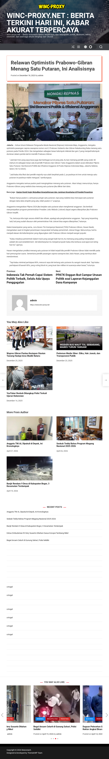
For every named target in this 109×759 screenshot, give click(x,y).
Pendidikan (74, 719)
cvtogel (10, 587)
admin (40, 75)
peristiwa (38, 719)
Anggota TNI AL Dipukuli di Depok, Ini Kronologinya (27, 512)
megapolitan (25, 719)
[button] (2, 715)
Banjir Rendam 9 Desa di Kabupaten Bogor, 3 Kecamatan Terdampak (28, 484)
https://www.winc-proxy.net (39, 305)
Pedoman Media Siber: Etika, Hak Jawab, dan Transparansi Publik (78, 354)
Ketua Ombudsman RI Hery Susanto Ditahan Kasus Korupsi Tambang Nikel (37, 533)
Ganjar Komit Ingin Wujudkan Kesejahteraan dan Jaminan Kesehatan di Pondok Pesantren (54, 192)
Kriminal (13, 719)
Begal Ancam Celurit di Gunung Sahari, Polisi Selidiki (28, 540)
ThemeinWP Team (35, 753)
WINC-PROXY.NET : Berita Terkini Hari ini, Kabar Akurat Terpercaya (50, 23)
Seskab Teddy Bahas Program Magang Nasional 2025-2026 (75, 444)
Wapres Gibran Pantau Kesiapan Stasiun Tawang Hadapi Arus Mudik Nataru (26, 354)
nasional (63, 719)
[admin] (19, 303)
